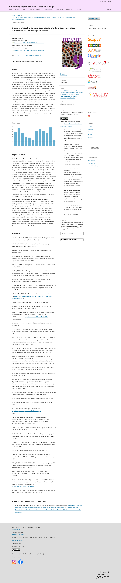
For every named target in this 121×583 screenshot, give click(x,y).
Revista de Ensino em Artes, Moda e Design (31, 6)
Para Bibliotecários (93, 166)
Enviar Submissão (94, 18)
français (90, 132)
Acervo (17, 10)
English (90, 126)
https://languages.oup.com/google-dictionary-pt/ (26, 411)
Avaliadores (59, 10)
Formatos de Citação (67, 233)
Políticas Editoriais (35, 10)
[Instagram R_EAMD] (14, 564)
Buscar (108, 10)
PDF (64, 74)
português (91, 137)
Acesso (110, 1)
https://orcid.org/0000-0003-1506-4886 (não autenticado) (29, 50)
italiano (90, 134)
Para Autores (91, 163)
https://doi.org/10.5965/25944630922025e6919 (28, 56)
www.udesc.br (16, 529)
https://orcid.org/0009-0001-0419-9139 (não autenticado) (29, 43)
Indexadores (69, 10)
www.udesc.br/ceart (18, 534)
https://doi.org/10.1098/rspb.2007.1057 (23, 486)
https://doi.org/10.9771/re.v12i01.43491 (36, 317)
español (90, 129)
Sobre (24, 10)
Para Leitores (91, 160)
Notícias (78, 10)
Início (13, 15)
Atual (10, 10)
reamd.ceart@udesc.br (18, 540)
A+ (92, 147)
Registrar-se (103, 1)
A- (97, 147)
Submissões (48, 10)
